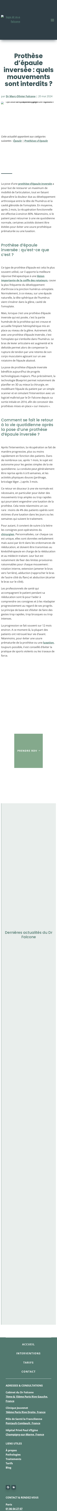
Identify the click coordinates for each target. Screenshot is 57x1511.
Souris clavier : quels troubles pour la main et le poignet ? (27, 1138)
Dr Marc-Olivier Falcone (20, 96)
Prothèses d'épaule (36, 141)
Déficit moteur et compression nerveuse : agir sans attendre (26, 1224)
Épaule (17, 141)
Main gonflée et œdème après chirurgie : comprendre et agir (25, 1051)
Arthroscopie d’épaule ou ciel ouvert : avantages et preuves (28, 1181)
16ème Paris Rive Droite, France (25, 1412)
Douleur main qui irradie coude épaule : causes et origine (26, 1008)
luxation (48, 642)
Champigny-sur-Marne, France (25, 1434)
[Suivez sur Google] (8, 1487)
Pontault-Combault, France (23, 1423)
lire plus (10, 979)
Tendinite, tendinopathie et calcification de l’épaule (26, 965)
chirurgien (7, 534)
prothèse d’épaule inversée (35, 183)
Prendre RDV (27, 750)
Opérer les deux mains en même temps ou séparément (26, 1095)
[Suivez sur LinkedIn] (13, 1487)
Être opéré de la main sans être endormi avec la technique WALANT (28, 1267)
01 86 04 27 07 (14, 1509)
